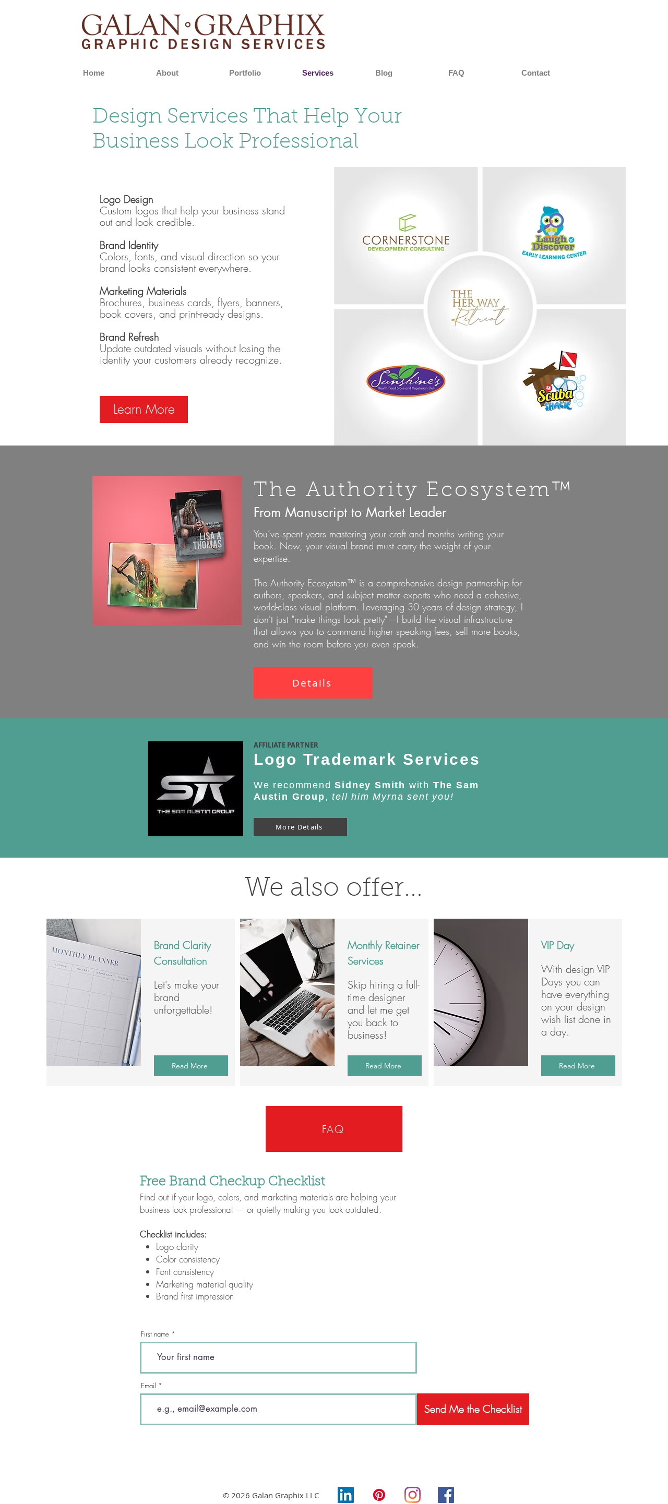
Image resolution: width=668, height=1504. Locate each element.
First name (155, 1334)
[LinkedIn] (346, 1495)
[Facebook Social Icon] (446, 1495)
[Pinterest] (379, 1495)
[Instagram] (412, 1495)
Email (148, 1385)
